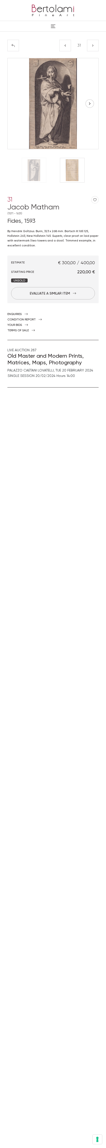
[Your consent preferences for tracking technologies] (97, 1139)
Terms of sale (18, 330)
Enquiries (14, 314)
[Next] (93, 45)
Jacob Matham (33, 209)
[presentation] (16, 103)
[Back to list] (13, 45)
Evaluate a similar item (50, 293)
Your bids (14, 325)
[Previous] (65, 45)
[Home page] (53, 9)
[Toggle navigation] (53, 26)
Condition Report (21, 319)
